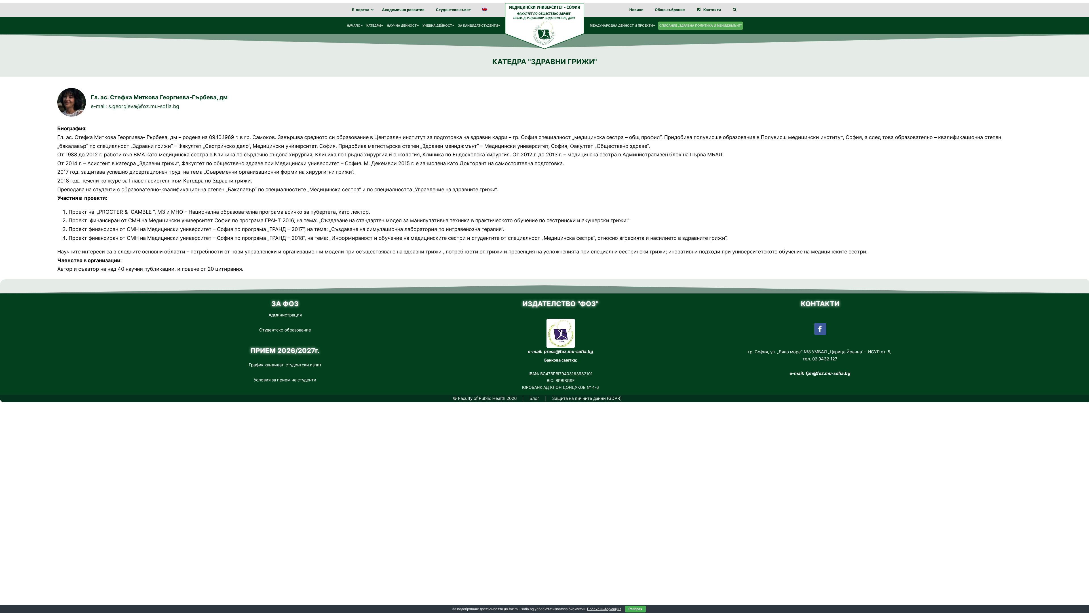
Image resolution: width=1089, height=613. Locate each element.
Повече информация (604, 609)
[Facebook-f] (820, 329)
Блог (534, 398)
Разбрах (635, 609)
